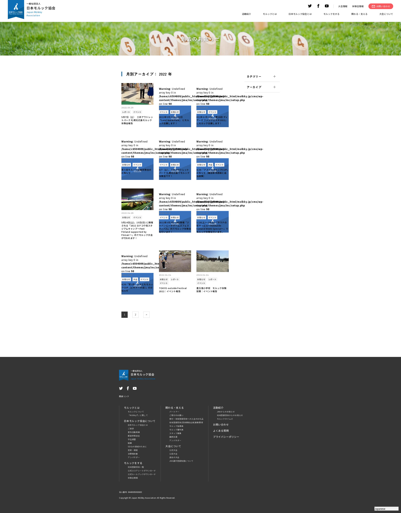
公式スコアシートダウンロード (142, 470)
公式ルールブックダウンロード (142, 474)
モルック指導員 (176, 426)
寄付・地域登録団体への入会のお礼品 (186, 418)
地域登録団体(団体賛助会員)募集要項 (186, 422)
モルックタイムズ (225, 418)
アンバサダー (134, 457)
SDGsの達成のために (137, 446)
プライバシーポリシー (226, 437)
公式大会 (173, 450)
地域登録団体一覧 (136, 467)
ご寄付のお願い (176, 415)
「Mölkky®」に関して (138, 415)
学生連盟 (132, 439)
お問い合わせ (221, 424)
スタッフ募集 (175, 433)
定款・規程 (133, 450)
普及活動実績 (134, 432)
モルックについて (136, 411)
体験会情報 (358, 6)
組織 (130, 443)
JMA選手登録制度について (181, 461)
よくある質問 (221, 430)
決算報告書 (133, 453)
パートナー (174, 411)
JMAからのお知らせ (226, 411)
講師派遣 (173, 436)
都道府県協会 (134, 435)
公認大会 (173, 453)
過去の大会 (174, 457)
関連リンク (124, 396)
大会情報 (342, 6)
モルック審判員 (176, 429)
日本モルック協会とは (138, 425)
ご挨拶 (131, 428)
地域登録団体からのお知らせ (230, 415)
